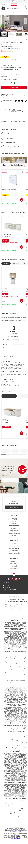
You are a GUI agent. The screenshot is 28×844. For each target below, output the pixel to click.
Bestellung (14, 518)
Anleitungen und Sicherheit (13, 147)
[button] (3, 4)
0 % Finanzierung (14, 532)
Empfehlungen (22, 121)
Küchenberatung (14, 545)
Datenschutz (6, 585)
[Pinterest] (22, 101)
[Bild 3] (18, 34)
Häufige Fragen (14, 530)
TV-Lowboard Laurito (7, 215)
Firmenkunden (14, 535)
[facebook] (9, 579)
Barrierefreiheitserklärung (9, 589)
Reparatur (14, 526)
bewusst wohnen (14, 568)
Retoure (14, 523)
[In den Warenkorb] (21, 200)
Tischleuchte (5, 269)
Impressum (6, 582)
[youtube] (19, 579)
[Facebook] (19, 101)
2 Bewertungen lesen (16, 48)
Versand (9, 61)
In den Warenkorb (14, 87)
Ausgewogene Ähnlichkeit (9, 396)
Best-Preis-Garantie (14, 548)
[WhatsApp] (16, 101)
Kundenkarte (14, 566)
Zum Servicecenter (14, 507)
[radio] (14, 339)
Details (7, 134)
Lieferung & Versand (11, 142)
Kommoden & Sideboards (10, 445)
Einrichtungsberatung (14, 546)
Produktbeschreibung (6, 121)
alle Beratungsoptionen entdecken (13, 114)
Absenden (22, 480)
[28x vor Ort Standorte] (22, 4)
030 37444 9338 (12, 109)
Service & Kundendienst (14, 533)
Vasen (24, 263)
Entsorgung (14, 528)
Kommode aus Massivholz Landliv (10, 170)
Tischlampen (6, 263)
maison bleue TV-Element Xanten (10, 401)
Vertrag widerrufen (14, 525)
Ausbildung (14, 565)
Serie (15, 121)
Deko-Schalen (16, 263)
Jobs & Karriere (14, 563)
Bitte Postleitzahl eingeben (9, 79)
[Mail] (26, 101)
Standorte (14, 543)
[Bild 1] (4, 34)
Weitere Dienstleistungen (14, 552)
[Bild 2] (11, 34)
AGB (4, 584)
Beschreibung (9, 138)
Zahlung (14, 521)
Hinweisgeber (6, 587)
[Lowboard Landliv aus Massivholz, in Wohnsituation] (14, 23)
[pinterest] (12, 579)
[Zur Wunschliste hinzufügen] (26, 40)
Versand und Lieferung (14, 520)
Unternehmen (14, 561)
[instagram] (16, 579)
